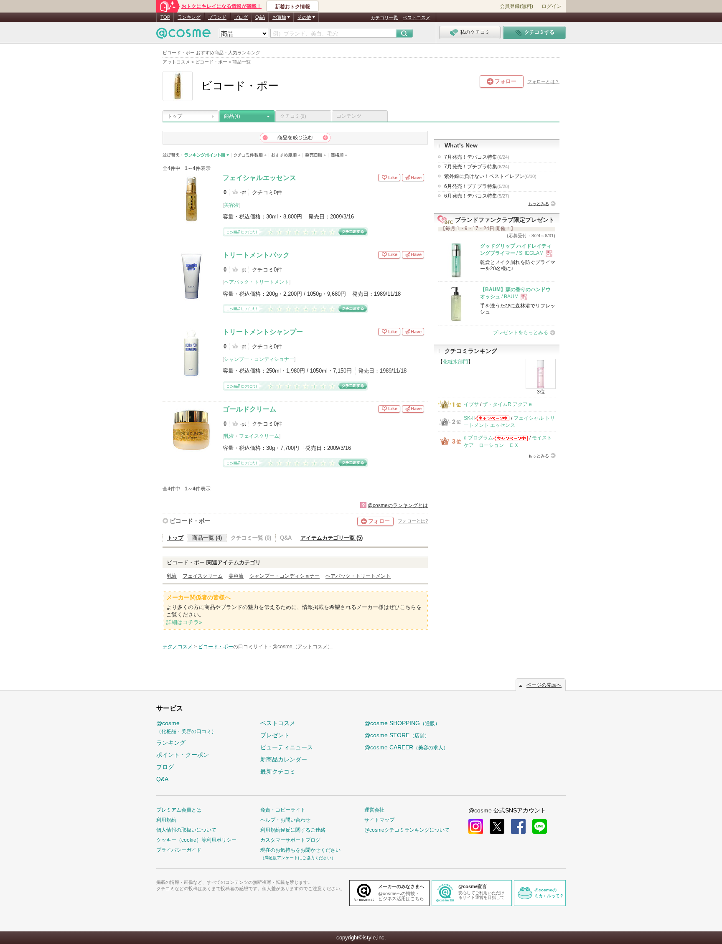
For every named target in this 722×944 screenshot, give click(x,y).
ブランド (217, 17)
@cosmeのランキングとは (398, 505)
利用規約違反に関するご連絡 (292, 830)
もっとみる (538, 203)
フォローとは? (413, 520)
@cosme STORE (397, 735)
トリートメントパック (256, 255)
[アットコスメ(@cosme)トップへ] (183, 35)
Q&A (260, 17)
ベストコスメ (416, 17)
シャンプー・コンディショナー (259, 359)
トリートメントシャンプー (263, 331)
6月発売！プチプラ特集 (476, 186)
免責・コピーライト (282, 810)
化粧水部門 (455, 362)
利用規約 (166, 820)
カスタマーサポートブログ (290, 840)
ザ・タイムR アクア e (507, 404)
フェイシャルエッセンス (259, 177)
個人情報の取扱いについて (186, 830)
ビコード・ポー (190, 521)
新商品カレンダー (283, 759)
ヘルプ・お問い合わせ (285, 820)
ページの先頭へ (544, 685)
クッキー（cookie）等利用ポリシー (196, 840)
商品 (232, 116)
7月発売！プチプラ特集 (476, 167)
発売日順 (315, 155)
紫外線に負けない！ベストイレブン (490, 176)
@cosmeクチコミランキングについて (407, 830)
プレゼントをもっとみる (520, 332)
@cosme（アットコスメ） (302, 647)
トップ (174, 116)
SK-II (469, 418)
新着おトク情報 (292, 7)
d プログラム (478, 438)
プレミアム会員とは (178, 810)
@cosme (186, 727)
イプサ (471, 404)
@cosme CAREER (406, 747)
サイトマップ (379, 820)
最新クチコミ (277, 771)
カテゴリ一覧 (384, 17)
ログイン (552, 6)
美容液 (231, 205)
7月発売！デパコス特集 (476, 157)
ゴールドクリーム (249, 409)
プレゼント (275, 735)
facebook (518, 826)
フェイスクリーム (259, 436)
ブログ (241, 17)
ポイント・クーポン (182, 754)
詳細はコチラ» (184, 622)
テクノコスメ (178, 647)
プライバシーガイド (178, 850)
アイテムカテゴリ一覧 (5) (331, 538)
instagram (475, 826)
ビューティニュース (286, 747)
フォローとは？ (543, 81)
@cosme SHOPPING (402, 723)
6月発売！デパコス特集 (476, 196)
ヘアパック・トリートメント (256, 282)
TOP (165, 17)
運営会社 (374, 810)
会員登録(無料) (516, 6)
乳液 (229, 436)
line (539, 826)
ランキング (189, 17)
